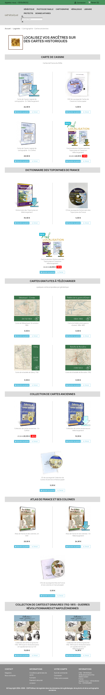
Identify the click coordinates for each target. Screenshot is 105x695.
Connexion (58, 675)
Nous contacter (10, 675)
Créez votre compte (61, 678)
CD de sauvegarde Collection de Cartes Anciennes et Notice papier (52, 479)
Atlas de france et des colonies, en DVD (27, 535)
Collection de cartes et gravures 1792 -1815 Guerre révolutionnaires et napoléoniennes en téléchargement (78, 646)
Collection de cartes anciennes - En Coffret (26, 429)
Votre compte (60, 669)
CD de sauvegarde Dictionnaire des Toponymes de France (78, 211)
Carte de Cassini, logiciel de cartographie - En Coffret (27, 149)
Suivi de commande (60, 673)
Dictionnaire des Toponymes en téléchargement (27, 211)
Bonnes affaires (43, 13)
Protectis (28, 13)
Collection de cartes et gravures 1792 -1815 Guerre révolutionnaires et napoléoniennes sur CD (27, 645)
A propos (32, 678)
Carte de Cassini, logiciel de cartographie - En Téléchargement (27, 100)
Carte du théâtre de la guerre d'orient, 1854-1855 (78, 324)
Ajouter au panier (22, 112)
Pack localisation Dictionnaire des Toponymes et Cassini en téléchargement (78, 150)
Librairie (88, 9)
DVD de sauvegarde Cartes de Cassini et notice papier (78, 100)
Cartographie (62, 9)
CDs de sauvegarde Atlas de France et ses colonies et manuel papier (52, 584)
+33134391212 (22, 2)
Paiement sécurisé (36, 680)
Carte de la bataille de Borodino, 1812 (78, 372)
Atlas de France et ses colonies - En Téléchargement (78, 535)
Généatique (29, 9)
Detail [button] (35, 112)
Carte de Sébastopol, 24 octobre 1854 (26, 324)
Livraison (32, 683)
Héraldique (76, 9)
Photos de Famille (45, 9)
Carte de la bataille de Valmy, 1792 (26, 372)
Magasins (8, 673)
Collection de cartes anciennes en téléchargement (78, 429)
